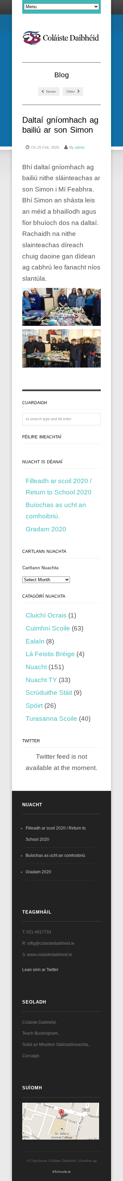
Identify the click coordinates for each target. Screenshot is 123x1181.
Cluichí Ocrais (46, 615)
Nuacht (36, 667)
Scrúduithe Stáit (49, 692)
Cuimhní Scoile (48, 628)
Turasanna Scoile (51, 718)
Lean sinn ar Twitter (40, 969)
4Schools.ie (61, 1171)
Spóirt (34, 705)
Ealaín (35, 641)
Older (71, 91)
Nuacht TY (41, 680)
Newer (50, 91)
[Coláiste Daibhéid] (61, 38)
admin (80, 147)
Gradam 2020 (46, 529)
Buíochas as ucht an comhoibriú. (56, 855)
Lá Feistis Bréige (50, 654)
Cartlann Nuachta (40, 567)
